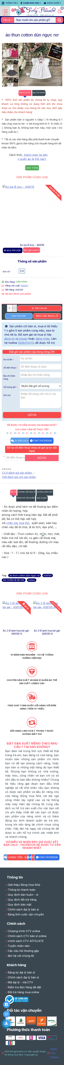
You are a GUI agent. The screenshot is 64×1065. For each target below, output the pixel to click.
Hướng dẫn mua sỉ (26, 492)
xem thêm (32, 167)
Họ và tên (7, 359)
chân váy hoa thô (17, 523)
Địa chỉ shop (39, 93)
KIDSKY (24, 285)
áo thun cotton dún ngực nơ (25, 575)
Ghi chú (7, 395)
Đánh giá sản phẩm (26, 498)
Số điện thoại (9, 368)
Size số (6, 271)
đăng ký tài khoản (15, 338)
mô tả (13, 492)
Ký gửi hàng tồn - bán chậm (19, 857)
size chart (42, 498)
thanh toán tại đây (35, 155)
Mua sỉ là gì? (25, 92)
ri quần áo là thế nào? (32, 159)
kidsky (31, 580)
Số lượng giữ (9, 387)
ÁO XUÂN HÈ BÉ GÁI (13, 580)
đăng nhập (43, 338)
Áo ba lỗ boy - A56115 (17, 630)
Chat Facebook (42, 440)
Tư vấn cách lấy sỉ (24, 441)
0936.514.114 (26, 342)
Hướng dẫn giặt (45, 492)
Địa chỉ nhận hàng (9, 377)
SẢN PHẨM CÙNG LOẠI (32, 177)
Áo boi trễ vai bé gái (32, 245)
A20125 (48, 575)
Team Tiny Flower (54, 1053)
